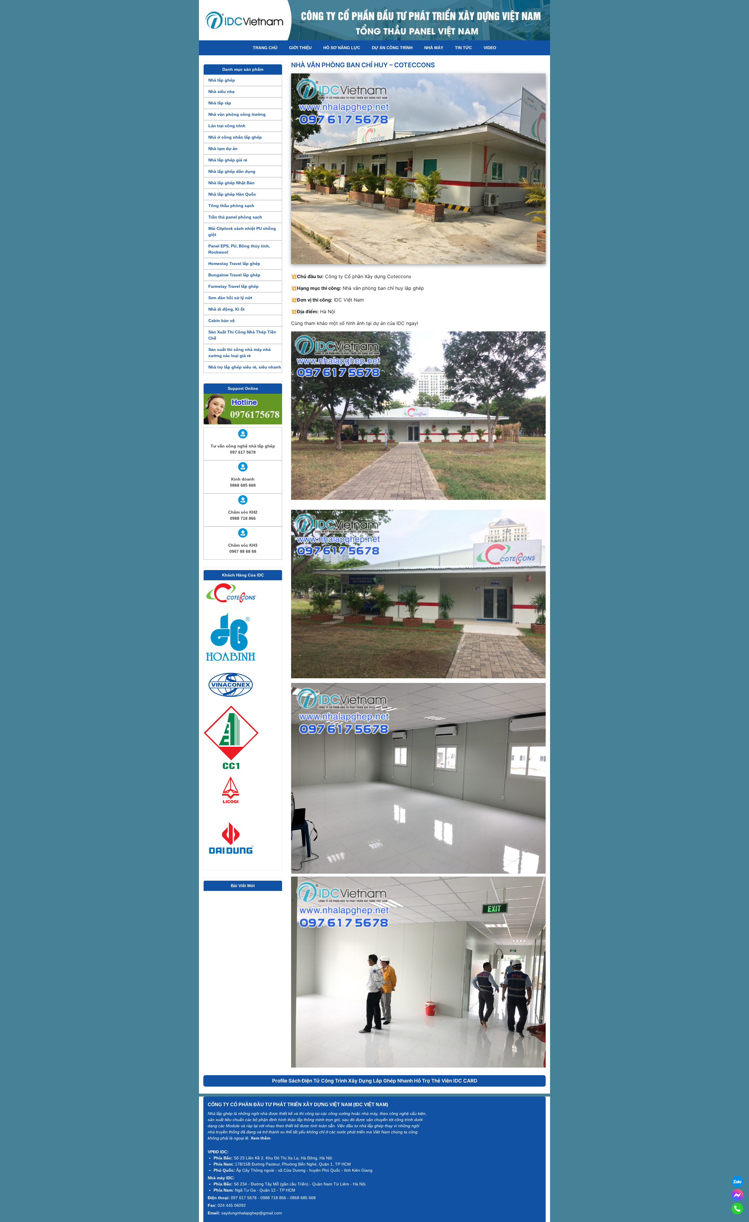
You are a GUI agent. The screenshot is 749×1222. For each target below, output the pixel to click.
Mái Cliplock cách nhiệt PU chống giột (242, 231)
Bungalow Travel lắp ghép (234, 275)
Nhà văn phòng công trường (237, 114)
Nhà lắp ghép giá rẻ (227, 160)
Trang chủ (265, 47)
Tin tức (463, 47)
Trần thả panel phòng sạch (235, 217)
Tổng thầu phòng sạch (231, 205)
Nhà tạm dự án (223, 148)
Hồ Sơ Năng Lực (341, 47)
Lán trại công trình (226, 125)
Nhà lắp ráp (219, 103)
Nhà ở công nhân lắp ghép (235, 137)
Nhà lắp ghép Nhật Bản (231, 182)
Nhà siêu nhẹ (221, 91)
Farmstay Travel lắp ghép (233, 286)
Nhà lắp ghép (221, 80)
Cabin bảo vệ (221, 320)
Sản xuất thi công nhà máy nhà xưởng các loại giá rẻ (239, 352)
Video (490, 47)
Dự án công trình (392, 47)
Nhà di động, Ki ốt (226, 309)
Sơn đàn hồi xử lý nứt (230, 297)
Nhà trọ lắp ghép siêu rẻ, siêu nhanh (244, 367)
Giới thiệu (300, 47)
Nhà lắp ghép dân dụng (231, 171)
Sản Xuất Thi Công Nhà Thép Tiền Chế (242, 335)
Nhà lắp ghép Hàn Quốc (232, 194)
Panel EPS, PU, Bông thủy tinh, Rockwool (239, 249)
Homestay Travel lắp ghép (234, 263)
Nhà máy (433, 47)
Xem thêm (260, 1138)
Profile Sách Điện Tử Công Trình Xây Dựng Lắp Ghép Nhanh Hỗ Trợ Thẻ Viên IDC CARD (374, 1081)
